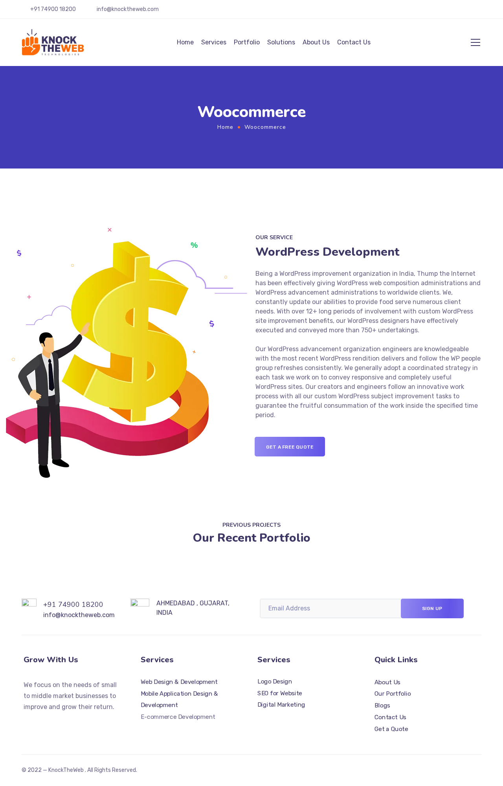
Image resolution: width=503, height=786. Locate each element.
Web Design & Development (179, 681)
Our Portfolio (392, 694)
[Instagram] (41, 722)
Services (213, 42)
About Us (316, 42)
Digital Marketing (281, 705)
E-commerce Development (178, 716)
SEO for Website (279, 693)
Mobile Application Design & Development (179, 699)
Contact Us (354, 42)
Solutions (281, 42)
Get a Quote (391, 729)
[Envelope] (55, 722)
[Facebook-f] (27, 722)
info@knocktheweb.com (128, 9)
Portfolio (247, 42)
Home (185, 42)
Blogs (382, 705)
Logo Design (274, 681)
